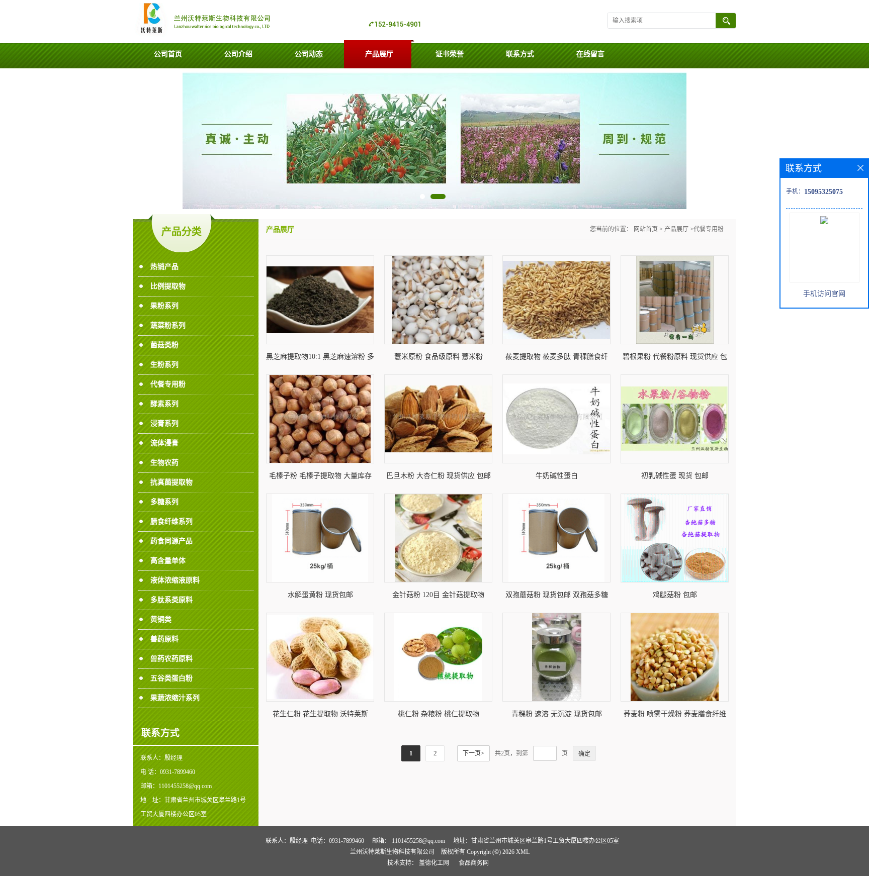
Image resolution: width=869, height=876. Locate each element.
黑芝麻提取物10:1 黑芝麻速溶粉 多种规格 (320, 358)
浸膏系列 (164, 423)
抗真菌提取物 (171, 482)
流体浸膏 (164, 443)
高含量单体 (168, 560)
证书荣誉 (450, 54)
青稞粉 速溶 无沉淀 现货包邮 (556, 714)
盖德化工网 (434, 862)
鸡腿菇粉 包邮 (675, 595)
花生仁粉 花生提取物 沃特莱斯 (320, 714)
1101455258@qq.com (418, 840)
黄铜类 (160, 619)
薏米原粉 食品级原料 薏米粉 (438, 356)
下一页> (473, 753)
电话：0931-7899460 (337, 840)
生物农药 (164, 462)
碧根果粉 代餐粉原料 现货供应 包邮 (675, 358)
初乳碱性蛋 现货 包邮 (675, 475)
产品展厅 (379, 54)
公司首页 (168, 54)
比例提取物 (168, 286)
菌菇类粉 (164, 345)
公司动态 (309, 54)
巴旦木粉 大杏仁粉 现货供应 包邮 (438, 475)
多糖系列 (164, 502)
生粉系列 (164, 364)
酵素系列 (164, 404)
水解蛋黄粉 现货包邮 (320, 595)
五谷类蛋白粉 (171, 678)
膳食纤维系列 (171, 521)
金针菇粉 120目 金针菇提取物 (438, 595)
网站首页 (646, 229)
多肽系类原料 (171, 600)
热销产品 (164, 266)
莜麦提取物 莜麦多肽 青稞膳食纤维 (556, 358)
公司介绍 (238, 54)
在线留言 (590, 54)
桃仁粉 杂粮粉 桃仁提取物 (438, 714)
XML (523, 851)
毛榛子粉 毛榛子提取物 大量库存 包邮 (320, 477)
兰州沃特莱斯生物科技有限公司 (392, 851)
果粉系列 (164, 306)
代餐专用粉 (168, 384)
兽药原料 (164, 639)
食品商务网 (474, 862)
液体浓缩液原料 (175, 580)
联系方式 (520, 54)
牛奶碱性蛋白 (557, 475)
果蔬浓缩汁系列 (175, 698)
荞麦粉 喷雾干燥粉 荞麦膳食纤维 (675, 714)
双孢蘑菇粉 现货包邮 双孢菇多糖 (556, 595)
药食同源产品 (171, 541)
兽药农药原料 (171, 658)
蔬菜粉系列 (168, 325)
